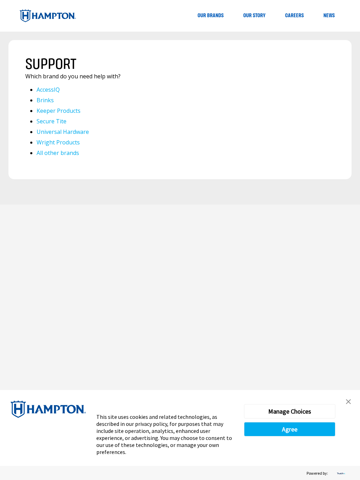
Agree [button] (289, 429)
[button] (348, 402)
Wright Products (58, 142)
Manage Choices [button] (289, 411)
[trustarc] (340, 473)
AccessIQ (48, 89)
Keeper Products (59, 111)
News (329, 16)
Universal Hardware (63, 132)
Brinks (45, 100)
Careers (294, 16)
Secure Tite (51, 121)
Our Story (254, 16)
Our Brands (211, 16)
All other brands (58, 153)
